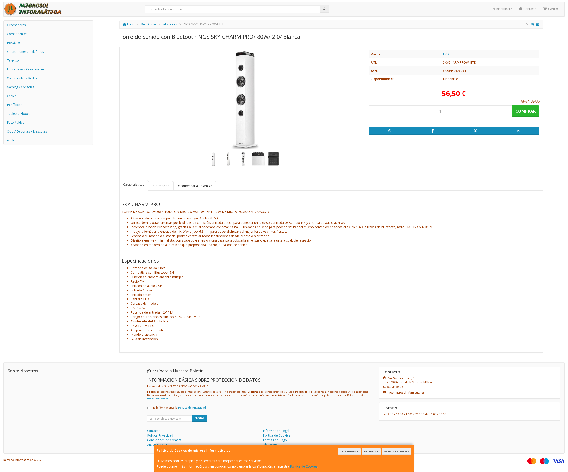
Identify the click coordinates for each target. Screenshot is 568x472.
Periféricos (14, 105)
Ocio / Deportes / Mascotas (27, 131)
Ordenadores (16, 25)
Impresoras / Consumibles (26, 69)
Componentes (17, 34)
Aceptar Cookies (396, 451)
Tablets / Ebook (18, 113)
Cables (11, 96)
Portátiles (14, 43)
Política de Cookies (303, 466)
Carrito (553, 9)
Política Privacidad (160, 435)
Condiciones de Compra (164, 440)
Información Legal (276, 431)
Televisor (13, 60)
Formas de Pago (275, 440)
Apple (11, 140)
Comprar (525, 111)
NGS (446, 54)
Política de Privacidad (158, 398)
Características (133, 184)
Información (160, 186)
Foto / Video (16, 122)
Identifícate (503, 9)
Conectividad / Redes (22, 78)
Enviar (200, 418)
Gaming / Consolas (20, 87)
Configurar (349, 451)
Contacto (530, 9)
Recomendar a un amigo (194, 186)
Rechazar (371, 451)
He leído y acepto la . (179, 408)
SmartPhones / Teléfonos (25, 51)
